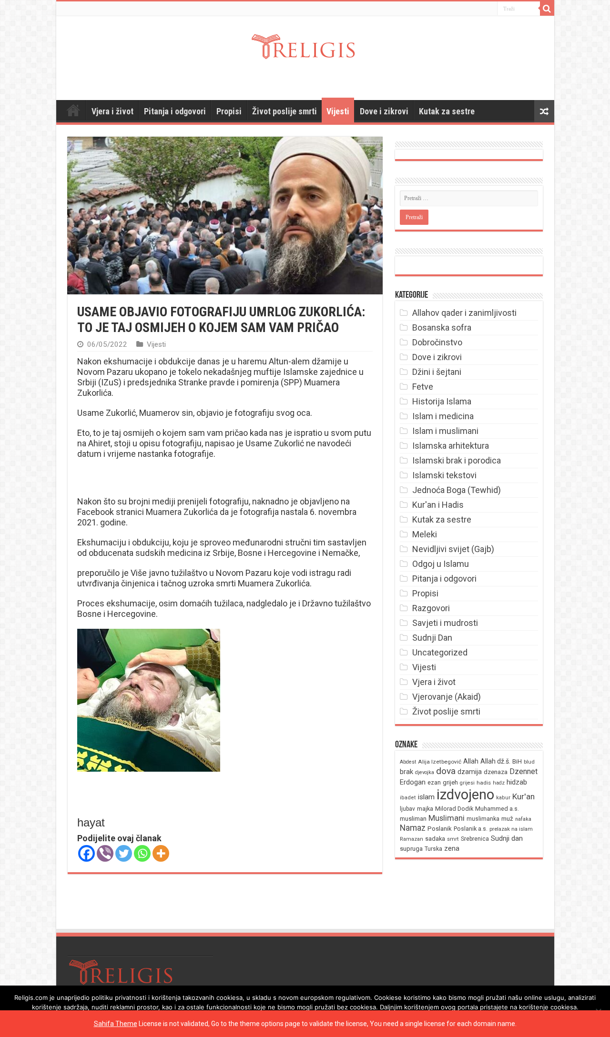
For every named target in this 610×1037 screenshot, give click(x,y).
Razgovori (431, 608)
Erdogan (413, 782)
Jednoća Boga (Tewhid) (456, 490)
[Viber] (105, 853)
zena (451, 848)
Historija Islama (441, 401)
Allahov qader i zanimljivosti (464, 313)
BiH (517, 761)
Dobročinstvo (437, 342)
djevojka (424, 772)
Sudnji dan (507, 838)
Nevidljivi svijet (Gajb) (453, 549)
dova (446, 770)
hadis (484, 782)
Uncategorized (440, 652)
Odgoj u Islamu (440, 564)
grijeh (450, 782)
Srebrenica (475, 839)
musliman (413, 818)
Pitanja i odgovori (175, 111)
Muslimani (446, 818)
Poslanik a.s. (471, 828)
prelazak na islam (511, 829)
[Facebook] (86, 853)
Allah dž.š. (495, 761)
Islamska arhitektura (450, 446)
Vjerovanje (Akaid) (446, 697)
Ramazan (411, 839)
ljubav (407, 808)
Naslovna (73, 110)
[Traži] (547, 8)
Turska (433, 849)
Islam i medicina (443, 416)
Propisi (229, 111)
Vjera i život (112, 111)
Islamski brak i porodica (456, 460)
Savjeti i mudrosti (445, 623)
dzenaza (496, 771)
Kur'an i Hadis (438, 505)
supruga (411, 848)
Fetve (422, 387)
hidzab (517, 782)
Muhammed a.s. (497, 808)
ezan (434, 782)
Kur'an (523, 796)
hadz (499, 783)
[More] (160, 853)
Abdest (408, 762)
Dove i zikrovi (384, 111)
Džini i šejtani (436, 372)
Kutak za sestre (447, 111)
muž (507, 818)
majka (425, 808)
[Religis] (305, 45)
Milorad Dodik (454, 808)
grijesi (467, 783)
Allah (470, 761)
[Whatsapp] (142, 853)
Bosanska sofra (441, 327)
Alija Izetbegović (439, 761)
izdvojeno (465, 794)
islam (426, 797)
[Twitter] (123, 853)
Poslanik (439, 828)
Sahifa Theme (115, 1023)
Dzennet (523, 771)
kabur (503, 798)
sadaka (435, 838)
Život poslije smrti (284, 111)
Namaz (413, 828)
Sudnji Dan (432, 638)
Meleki (424, 534)
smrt (453, 839)
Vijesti (337, 111)
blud (529, 762)
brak (406, 771)
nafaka (523, 819)
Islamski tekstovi (444, 475)
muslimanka (483, 819)
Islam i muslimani (445, 431)
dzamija (470, 771)
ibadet (408, 798)
